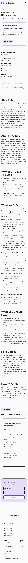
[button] (25, 3)
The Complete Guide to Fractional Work (9, 543)
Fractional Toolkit (7, 548)
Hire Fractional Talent (8, 535)
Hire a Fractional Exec (8, 523)
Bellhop (3, 104)
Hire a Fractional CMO (8, 526)
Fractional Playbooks (8, 546)
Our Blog (6, 556)
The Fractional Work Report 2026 (11, 558)
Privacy (21, 523)
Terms (21, 526)
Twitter (21, 544)
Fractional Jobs (17, 389)
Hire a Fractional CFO (8, 530)
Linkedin (21, 546)
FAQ (5, 553)
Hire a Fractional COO (8, 533)
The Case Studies (7, 551)
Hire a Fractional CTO (8, 528)
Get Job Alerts (8, 41)
